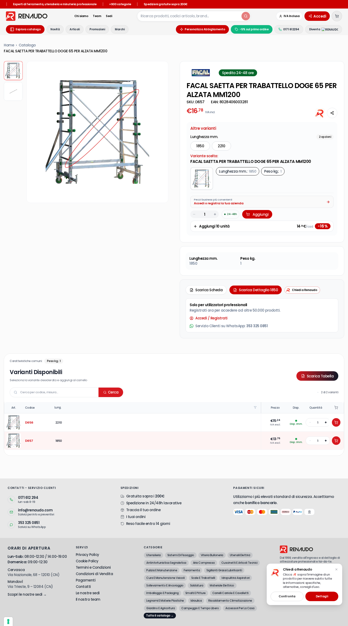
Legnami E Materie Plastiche (165, 601)
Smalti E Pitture (195, 593)
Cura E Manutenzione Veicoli (165, 578)
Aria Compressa (204, 563)
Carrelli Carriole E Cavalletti (230, 593)
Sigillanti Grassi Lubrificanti (224, 570)
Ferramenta (192, 570)
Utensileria (153, 555)
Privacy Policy (87, 554)
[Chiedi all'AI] (320, 113)
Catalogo (27, 45)
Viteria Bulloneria (212, 555)
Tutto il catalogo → (160, 615)
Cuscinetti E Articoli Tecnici (239, 563)
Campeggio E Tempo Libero (200, 608)
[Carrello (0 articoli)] (337, 16)
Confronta (287, 596)
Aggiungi (260, 214)
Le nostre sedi (88, 592)
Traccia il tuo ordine (143, 509)
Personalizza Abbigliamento (205, 29)
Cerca (113, 392)
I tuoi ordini (136, 516)
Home (9, 45)
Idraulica (196, 601)
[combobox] (189, 16)
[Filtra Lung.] (255, 407)
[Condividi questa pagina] (332, 113)
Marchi (120, 29)
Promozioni (97, 29)
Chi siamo (81, 16)
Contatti (83, 586)
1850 (200, 145)
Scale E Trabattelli (203, 578)
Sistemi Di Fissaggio (180, 555)
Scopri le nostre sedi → (27, 594)
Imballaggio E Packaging (162, 593)
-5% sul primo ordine (254, 29)
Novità (55, 29)
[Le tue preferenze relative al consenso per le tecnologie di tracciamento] (8, 621)
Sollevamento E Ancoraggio (164, 585)
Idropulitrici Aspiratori (236, 578)
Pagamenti (86, 580)
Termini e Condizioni (93, 567)
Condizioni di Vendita (94, 573)
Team (97, 16)
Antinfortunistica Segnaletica (166, 563)
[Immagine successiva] (161, 132)
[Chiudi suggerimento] (336, 569)
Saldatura (196, 585)
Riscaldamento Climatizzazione (230, 601)
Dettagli (322, 596)
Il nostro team (88, 599)
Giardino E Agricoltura (160, 608)
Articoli (75, 29)
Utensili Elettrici (240, 555)
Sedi (109, 16)
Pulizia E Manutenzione (161, 570)
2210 (221, 145)
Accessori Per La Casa (239, 608)
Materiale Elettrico (222, 585)
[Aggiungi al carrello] (336, 422)
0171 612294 (291, 29)
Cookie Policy (87, 561)
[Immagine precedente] (34, 132)
